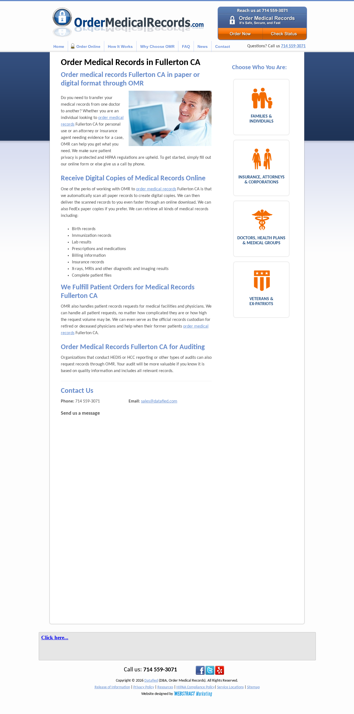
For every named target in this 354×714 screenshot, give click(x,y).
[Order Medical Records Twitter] (209, 670)
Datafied (151, 681)
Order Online (88, 46)
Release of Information (112, 687)
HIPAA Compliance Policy (195, 687)
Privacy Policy (143, 687)
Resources (165, 687)
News (202, 46)
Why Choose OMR (157, 46)
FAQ (186, 46)
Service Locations (230, 687)
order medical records (156, 189)
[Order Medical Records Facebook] (200, 670)
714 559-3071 (293, 46)
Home (58, 46)
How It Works (120, 46)
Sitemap (253, 687)
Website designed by (157, 694)
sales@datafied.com (159, 401)
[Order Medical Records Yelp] (219, 670)
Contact (222, 46)
